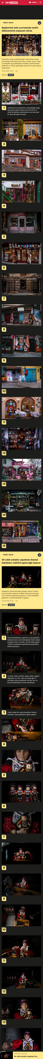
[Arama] (40, 2)
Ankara (11, 75)
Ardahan (11, 605)
